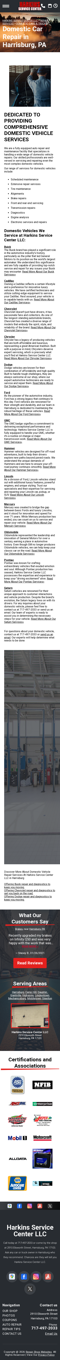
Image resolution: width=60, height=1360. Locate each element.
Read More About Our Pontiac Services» (28, 580)
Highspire (28, 995)
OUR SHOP (10, 1311)
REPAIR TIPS (11, 1329)
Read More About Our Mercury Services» (28, 524)
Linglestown (42, 995)
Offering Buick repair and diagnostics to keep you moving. (27, 886)
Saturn (8, 588)
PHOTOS (8, 1315)
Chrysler (9, 336)
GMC (7, 420)
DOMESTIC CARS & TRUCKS (31, 23)
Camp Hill (30, 992)
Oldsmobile (11, 532)
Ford (7, 392)
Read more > (30, 946)
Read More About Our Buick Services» (29, 273)
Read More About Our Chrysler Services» (28, 358)
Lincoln (8, 476)
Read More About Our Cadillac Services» (29, 301)
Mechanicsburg (17, 998)
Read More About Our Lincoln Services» (24, 496)
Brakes (19, 929)
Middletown (34, 998)
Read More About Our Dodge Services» (28, 385)
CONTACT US (12, 1333)
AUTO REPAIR (12, 1324)
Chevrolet (10, 308)
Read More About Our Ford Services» (27, 413)
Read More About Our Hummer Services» (30, 468)
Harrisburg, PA (37, 929)
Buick (7, 246)
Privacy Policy (46, 1354)
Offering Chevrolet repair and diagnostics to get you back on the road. (29, 892)
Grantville (15, 995)
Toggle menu (5, 6)
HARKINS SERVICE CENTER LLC (20, 20)
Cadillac (9, 280)
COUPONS (9, 1320)
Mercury (9, 504)
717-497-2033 (28, 609)
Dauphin (43, 992)
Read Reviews (30, 963)
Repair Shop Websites (39, 1351)
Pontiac (9, 560)
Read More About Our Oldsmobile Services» (28, 552)
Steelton (47, 998)
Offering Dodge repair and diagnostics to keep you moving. (28, 898)
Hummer (9, 448)
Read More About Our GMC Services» (28, 440)
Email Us (51, 1333)
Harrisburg (18, 992)
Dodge (8, 364)
